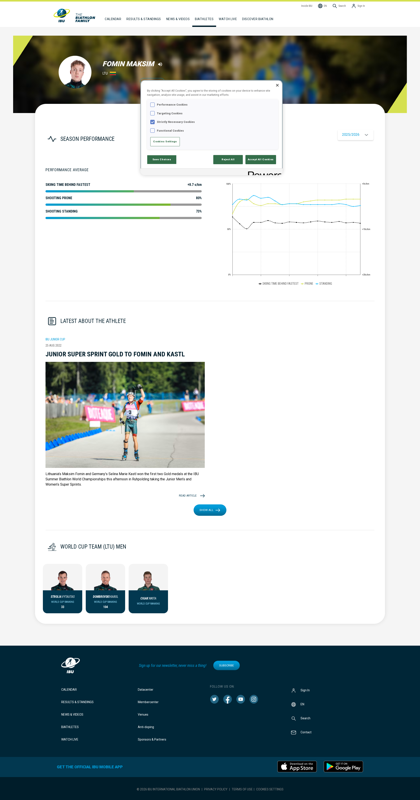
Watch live (228, 19)
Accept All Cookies (261, 159)
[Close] (277, 85)
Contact (306, 732)
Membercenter (148, 702)
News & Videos (72, 714)
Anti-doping (146, 727)
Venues (143, 714)
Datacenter (145, 689)
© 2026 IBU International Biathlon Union (168, 789)
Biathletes (70, 727)
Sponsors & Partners (152, 739)
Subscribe (226, 665)
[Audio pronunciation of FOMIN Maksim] (160, 64)
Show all (207, 510)
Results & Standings (77, 702)
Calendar (69, 689)
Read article (188, 495)
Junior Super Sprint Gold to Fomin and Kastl (115, 354)
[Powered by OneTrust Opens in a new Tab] (263, 172)
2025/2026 (350, 134)
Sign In (305, 690)
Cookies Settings (270, 789)
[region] (211, 127)
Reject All (228, 159)
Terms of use (242, 789)
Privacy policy (216, 789)
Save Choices (161, 159)
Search (305, 718)
